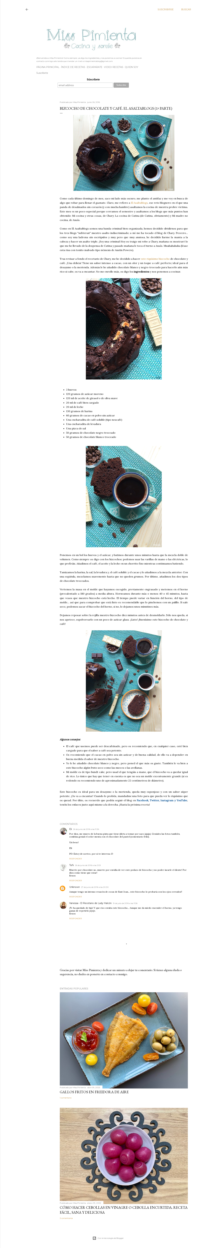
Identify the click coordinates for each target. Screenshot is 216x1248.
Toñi (71, 865)
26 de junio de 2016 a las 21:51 (88, 865)
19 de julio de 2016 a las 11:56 (125, 903)
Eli (70, 829)
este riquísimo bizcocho (155, 258)
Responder (75, 858)
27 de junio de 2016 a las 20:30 (95, 887)
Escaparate (94, 67)
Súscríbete (93, 79)
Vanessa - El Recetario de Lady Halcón (90, 903)
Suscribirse (166, 9)
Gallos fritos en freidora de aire (94, 1091)
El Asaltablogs (139, 202)
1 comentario (65, 1098)
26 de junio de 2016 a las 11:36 (86, 829)
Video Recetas (113, 67)
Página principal (47, 67)
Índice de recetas (73, 67)
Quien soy (131, 67)
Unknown (74, 887)
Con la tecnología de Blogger (111, 1238)
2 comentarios (66, 1218)
